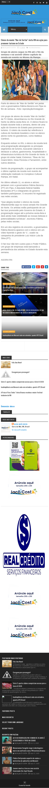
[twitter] (43, 2)
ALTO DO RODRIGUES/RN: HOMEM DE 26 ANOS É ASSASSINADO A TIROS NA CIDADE (29, 739)
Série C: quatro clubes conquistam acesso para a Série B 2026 (22, 381)
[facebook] (34, 2)
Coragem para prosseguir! (20, 372)
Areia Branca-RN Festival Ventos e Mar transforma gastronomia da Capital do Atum (23, 288)
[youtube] (46, 2)
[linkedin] (40, 2)
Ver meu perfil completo (19, 429)
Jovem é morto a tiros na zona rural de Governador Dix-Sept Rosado (26, 769)
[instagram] (37, 2)
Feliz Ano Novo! (17, 362)
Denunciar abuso (8, 406)
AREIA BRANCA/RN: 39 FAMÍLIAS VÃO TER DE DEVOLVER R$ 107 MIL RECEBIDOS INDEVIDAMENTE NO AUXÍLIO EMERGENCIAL (23, 311)
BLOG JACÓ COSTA (20, 424)
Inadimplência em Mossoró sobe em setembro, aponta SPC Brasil (23, 335)
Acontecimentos (34, 48)
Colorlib (27, 785)
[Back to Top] (24, 782)
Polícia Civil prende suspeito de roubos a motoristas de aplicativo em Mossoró (26, 759)
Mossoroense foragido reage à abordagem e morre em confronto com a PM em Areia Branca (29, 749)
